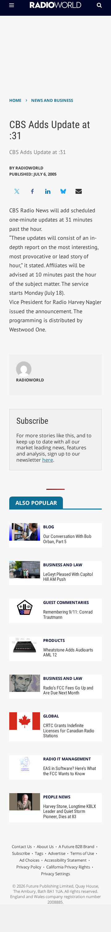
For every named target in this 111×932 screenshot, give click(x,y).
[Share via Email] (78, 191)
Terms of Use (82, 853)
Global (51, 716)
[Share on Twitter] (17, 191)
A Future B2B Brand (76, 846)
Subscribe (21, 853)
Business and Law (62, 565)
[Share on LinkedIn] (48, 191)
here (47, 459)
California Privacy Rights (68, 867)
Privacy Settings (55, 873)
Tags (39, 853)
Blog (48, 527)
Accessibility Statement (65, 860)
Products (54, 641)
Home (15, 100)
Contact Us (22, 846)
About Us (45, 846)
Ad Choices (29, 860)
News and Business (52, 100)
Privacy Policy (28, 867)
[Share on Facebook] (32, 191)
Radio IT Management (67, 759)
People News (56, 797)
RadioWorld (29, 168)
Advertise (56, 853)
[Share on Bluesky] (63, 191)
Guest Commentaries (66, 603)
